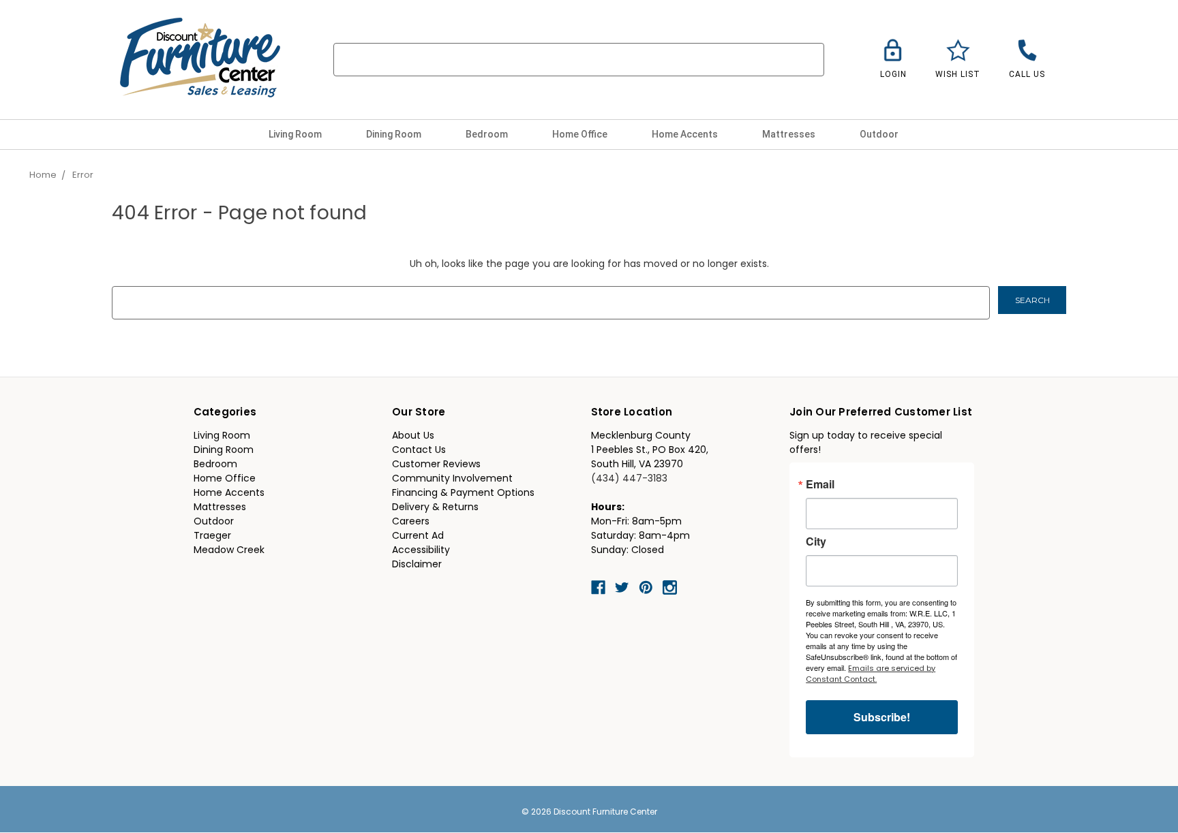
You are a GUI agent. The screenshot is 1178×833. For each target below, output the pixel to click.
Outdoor (880, 134)
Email (820, 484)
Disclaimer (417, 565)
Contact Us (419, 450)
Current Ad (418, 536)
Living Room (296, 134)
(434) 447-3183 (629, 479)
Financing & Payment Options (463, 493)
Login (893, 74)
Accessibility (421, 551)
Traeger (212, 536)
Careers (410, 522)
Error (82, 175)
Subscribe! (882, 717)
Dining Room (394, 134)
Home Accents (686, 134)
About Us (413, 436)
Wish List (957, 74)
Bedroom (488, 134)
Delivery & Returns (435, 508)
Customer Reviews (436, 465)
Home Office (580, 134)
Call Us (1027, 74)
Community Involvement (452, 479)
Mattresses (789, 134)
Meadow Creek (229, 551)
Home (43, 175)
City (816, 541)
